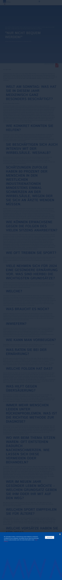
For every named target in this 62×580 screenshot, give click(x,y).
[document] (31, 290)
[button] (59, 534)
